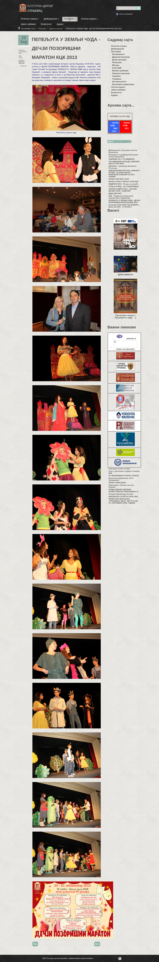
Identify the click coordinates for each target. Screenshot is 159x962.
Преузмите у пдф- (124, 318)
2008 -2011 (114, 130)
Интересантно (119, 82)
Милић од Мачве (120, 71)
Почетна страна (30, 19)
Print (21, 66)
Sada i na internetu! (125, 349)
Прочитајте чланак (125, 315)
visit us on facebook (126, 14)
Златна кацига (89, 19)
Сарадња (116, 79)
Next (97, 944)
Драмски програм (55, 29)
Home (33, 29)
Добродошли (51, 19)
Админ (60, 24)
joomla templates (87, 958)
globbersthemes (74, 958)
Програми (70, 19)
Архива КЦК (114, 124)
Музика (115, 65)
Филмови (117, 62)
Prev (35, 944)
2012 (127, 128)
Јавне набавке (28, 24)
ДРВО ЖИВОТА (125, 275)
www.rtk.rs (131, 338)
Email (24, 66)
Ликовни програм (121, 73)
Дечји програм (119, 60)
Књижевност (118, 54)
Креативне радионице (123, 84)
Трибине (116, 76)
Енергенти (46, 24)
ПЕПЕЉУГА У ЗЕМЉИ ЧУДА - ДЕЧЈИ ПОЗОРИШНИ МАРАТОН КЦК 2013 (66, 48)
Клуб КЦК (116, 68)
